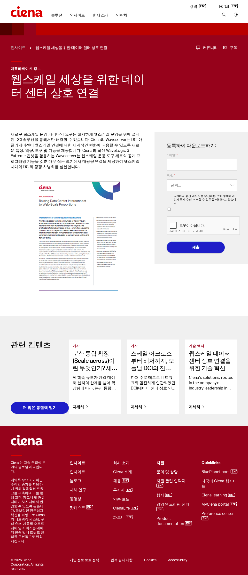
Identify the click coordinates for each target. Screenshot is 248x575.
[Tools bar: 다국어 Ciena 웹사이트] (234, 15)
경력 (194, 6)
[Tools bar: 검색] (224, 15)
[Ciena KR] (27, 9)
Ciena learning (215, 495)
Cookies (150, 560)
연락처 (121, 15)
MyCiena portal (216, 504)
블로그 (75, 481)
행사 (160, 495)
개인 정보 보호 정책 (84, 560)
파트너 (119, 517)
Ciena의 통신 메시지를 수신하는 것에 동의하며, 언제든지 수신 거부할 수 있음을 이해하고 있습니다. (205, 199)
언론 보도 (121, 499)
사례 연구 (78, 490)
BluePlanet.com (216, 472)
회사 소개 (100, 15)
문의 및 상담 (167, 472)
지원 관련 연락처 (171, 481)
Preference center (218, 514)
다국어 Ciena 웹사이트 (219, 483)
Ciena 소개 (122, 472)
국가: (171, 175)
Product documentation (170, 521)
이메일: (172, 155)
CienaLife (122, 508)
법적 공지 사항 (121, 560)
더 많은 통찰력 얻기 (40, 407)
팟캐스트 (78, 508)
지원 (160, 463)
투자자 (119, 490)
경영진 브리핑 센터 (173, 504)
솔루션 (56, 15)
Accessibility (177, 560)
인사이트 (77, 15)
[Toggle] (102, 463)
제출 (196, 247)
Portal (224, 6)
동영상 (75, 499)
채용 (117, 481)
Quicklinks (211, 463)
